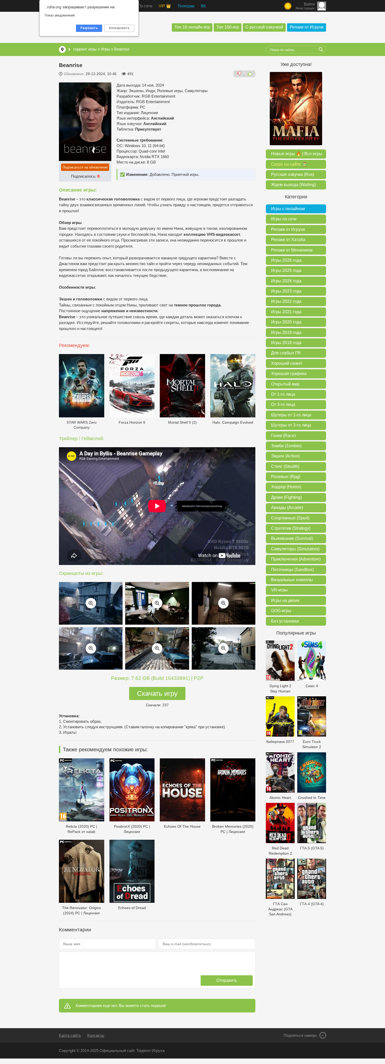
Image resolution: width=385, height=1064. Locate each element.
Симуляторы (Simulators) (295, 549)
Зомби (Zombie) (286, 446)
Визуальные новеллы (292, 580)
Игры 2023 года (286, 291)
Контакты (95, 1035)
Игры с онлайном (288, 208)
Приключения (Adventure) (296, 559)
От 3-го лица (283, 404)
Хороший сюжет (286, 363)
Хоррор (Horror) (286, 487)
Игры (105, 49)
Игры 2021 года (286, 312)
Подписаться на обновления (85, 167)
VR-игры (279, 590)
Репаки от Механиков (292, 250)
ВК (203, 6)
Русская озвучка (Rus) (292, 174)
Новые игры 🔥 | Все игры (296, 154)
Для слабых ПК (286, 353)
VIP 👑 (165, 6)
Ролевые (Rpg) (285, 476)
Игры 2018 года (286, 342)
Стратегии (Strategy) (290, 528)
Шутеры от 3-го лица (291, 425)
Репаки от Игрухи (306, 27)
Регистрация (305, 8)
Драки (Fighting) (286, 497)
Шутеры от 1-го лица (291, 415)
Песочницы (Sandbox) (292, 569)
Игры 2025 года (286, 270)
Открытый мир (285, 384)
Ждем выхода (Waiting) (293, 184)
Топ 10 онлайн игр (192, 27)
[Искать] (321, 49)
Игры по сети (283, 219)
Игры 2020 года (286, 322)
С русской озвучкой (264, 27)
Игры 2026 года (286, 260)
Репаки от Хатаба (288, 239)
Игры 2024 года (286, 281)
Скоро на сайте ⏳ (289, 164)
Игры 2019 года (286, 332)
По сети (145, 6)
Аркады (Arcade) (287, 507)
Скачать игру (157, 693)
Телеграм (186, 6)
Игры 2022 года (286, 301)
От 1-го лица (283, 394)
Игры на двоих (285, 600)
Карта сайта (70, 1035)
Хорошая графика (288, 373)
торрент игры (85, 49)
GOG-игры (281, 610)
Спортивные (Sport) (290, 518)
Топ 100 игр (227, 27)
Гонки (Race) (283, 435)
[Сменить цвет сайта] (288, 6)
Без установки (285, 621)
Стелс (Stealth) (285, 466)
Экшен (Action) (285, 456)
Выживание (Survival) (292, 538)
